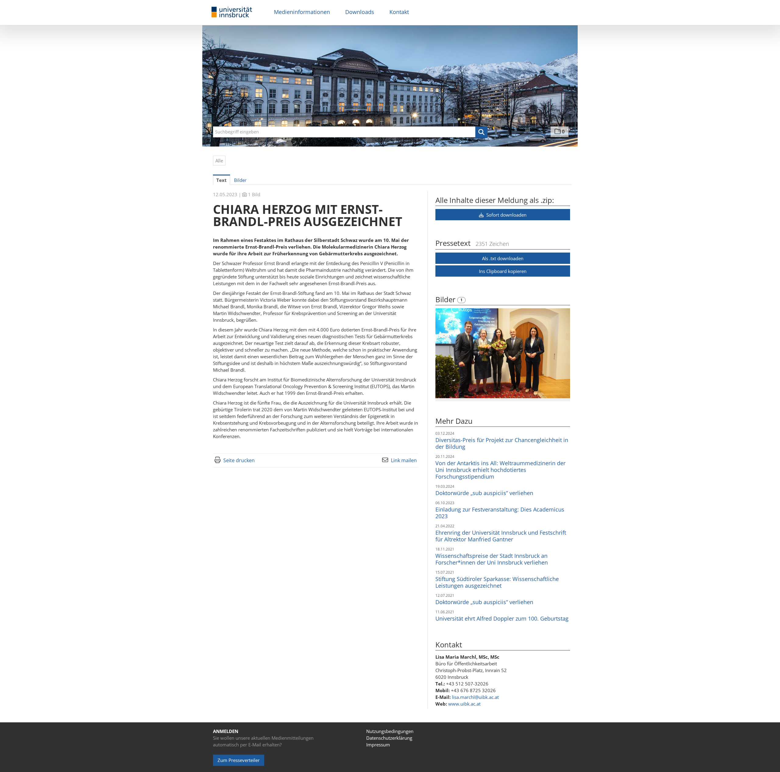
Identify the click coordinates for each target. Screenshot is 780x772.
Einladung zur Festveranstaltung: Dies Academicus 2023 (499, 513)
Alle (219, 161)
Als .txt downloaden (502, 258)
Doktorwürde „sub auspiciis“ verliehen (484, 493)
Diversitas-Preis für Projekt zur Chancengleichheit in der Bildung (501, 443)
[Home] (231, 12)
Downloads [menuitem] (359, 12)
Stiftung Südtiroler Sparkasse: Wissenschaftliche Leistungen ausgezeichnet (497, 582)
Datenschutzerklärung (389, 738)
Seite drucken (239, 460)
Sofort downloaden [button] (505, 215)
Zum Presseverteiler (239, 760)
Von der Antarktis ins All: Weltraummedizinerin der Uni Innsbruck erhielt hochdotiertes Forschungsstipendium (500, 469)
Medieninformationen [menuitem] (302, 12)
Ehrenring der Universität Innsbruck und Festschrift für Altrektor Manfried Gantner (500, 536)
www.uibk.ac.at (464, 704)
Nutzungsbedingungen (389, 731)
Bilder (446, 299)
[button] (481, 132)
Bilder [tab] (240, 180)
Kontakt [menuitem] (399, 12)
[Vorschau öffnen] (502, 353)
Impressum (378, 745)
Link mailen (404, 460)
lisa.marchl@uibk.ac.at (475, 697)
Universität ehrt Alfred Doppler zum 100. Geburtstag (502, 618)
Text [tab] (221, 180)
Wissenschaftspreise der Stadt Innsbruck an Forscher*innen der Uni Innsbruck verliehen (491, 559)
